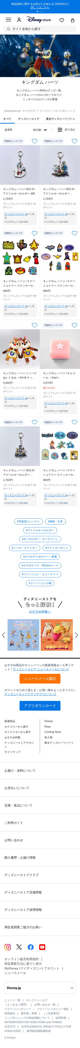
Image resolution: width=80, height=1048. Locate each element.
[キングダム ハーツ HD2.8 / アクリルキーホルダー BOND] (20, 446)
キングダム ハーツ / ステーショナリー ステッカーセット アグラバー (59, 284)
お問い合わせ (13, 840)
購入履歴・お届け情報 (20, 857)
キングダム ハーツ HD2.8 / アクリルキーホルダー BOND (19, 473)
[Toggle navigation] (8, 20)
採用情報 (61, 1017)
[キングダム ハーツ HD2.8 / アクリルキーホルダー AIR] (20, 165)
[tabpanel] (40, 6)
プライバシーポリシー (17, 1009)
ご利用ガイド (13, 822)
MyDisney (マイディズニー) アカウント (32, 968)
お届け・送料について (20, 770)
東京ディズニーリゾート (59, 742)
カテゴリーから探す (16, 726)
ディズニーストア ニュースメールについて (41, 669)
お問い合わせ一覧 (45, 1004)
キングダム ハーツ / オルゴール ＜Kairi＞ (59, 375)
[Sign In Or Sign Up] (19, 20)
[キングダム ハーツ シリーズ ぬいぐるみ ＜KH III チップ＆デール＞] (20, 349)
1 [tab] (39, 12)
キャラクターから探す (17, 732)
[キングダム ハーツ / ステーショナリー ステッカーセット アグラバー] (60, 257)
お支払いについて (16, 788)
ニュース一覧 (12, 1000)
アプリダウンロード (40, 706)
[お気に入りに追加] (34, 141)
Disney (48, 721)
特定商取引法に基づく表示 (23, 963)
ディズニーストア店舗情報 (23, 892)
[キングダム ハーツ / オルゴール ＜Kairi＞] (60, 349)
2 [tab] (42, 12)
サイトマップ (12, 752)
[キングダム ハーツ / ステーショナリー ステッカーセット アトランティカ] (60, 446)
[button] (3, 635)
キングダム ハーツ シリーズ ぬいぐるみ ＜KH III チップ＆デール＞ (19, 376)
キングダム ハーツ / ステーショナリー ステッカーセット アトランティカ (59, 473)
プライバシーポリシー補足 (53, 1009)
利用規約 (9, 1013)
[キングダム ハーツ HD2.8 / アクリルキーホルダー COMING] (60, 165)
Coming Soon (52, 732)
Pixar (47, 726)
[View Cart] (72, 20)
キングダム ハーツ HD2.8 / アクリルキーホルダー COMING (59, 192)
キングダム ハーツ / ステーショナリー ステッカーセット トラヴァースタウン (19, 284)
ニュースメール (15, 973)
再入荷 (48, 737)
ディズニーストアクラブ (21, 875)
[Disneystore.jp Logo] (38, 19)
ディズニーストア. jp (15, 214)
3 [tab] (44, 12)
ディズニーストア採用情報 (23, 909)
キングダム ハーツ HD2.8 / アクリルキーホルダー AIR (19, 191)
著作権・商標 (29, 1013)
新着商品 (9, 721)
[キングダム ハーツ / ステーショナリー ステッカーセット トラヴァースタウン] (20, 257)
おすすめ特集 (12, 737)
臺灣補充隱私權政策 (39, 1031)
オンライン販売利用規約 (21, 959)
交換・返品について (18, 805)
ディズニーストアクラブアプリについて (30, 694)
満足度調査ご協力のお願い (23, 927)
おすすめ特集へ (40, 611)
